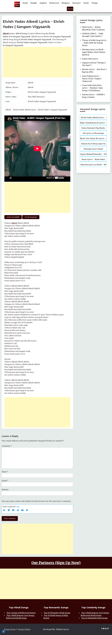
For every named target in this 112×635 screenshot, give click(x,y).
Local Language (31, 217)
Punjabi (33, 3)
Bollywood (54, 3)
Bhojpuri (66, 3)
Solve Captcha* (11, 506)
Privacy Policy (24, 629)
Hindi (25, 3)
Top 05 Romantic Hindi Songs (57, 613)
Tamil (86, 3)
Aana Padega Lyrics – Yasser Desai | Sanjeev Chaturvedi (92, 78)
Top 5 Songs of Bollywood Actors (21, 613)
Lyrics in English (13, 217)
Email (5, 481)
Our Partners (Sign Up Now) (56, 563)
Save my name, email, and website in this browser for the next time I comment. (36, 501)
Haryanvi (76, 3)
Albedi (14, 223)
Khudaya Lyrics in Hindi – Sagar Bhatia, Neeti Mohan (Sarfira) (93, 52)
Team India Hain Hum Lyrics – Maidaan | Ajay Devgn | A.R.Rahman (92, 88)
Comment (7, 446)
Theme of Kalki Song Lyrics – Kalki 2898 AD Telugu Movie (94, 43)
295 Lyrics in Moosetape (93, 133)
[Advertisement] (37, 62)
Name (5, 472)
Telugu (94, 3)
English (43, 3)
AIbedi (6, 33)
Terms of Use (10, 629)
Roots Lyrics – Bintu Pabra (93, 159)
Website (5, 489)
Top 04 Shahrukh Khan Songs (94, 618)
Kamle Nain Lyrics (90, 59)
